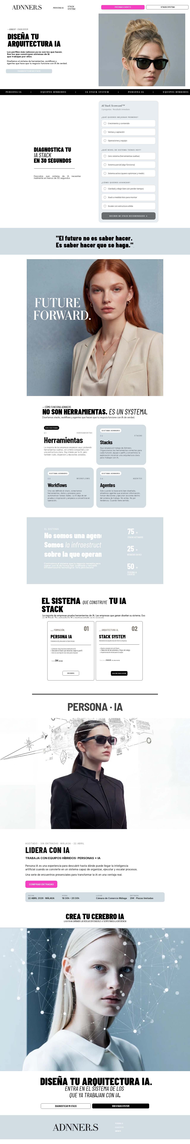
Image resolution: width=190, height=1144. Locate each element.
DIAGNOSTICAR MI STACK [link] (29, 71)
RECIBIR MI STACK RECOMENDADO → (128, 216)
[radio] (128, 123)
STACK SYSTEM (119, 1127)
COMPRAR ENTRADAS (41, 884)
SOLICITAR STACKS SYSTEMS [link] (119, 673)
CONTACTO (118, 1131)
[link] (27, 7)
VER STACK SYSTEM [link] (120, 1105)
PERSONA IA (119, 1123)
